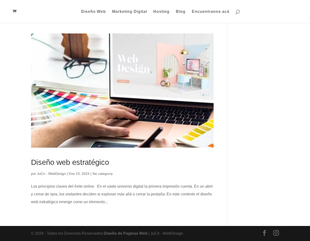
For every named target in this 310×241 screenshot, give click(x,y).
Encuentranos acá (210, 12)
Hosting (161, 12)
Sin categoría (102, 174)
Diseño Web (93, 12)
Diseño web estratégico (70, 162)
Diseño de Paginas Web (125, 233)
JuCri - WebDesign (51, 174)
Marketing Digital (129, 12)
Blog (181, 12)
